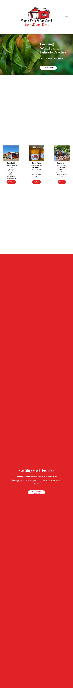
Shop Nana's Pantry (48, 67)
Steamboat (61, 182)
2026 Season (11, 182)
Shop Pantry (36, 182)
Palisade (49, 480)
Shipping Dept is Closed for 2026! (36, 492)
